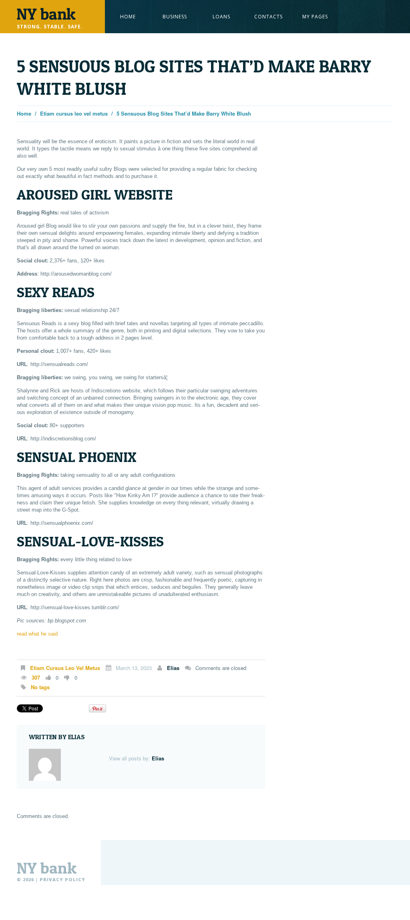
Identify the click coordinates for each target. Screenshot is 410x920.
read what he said (37, 634)
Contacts (268, 16)
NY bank (46, 868)
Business (175, 16)
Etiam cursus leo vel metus (74, 113)
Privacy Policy (62, 879)
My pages (315, 16)
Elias (173, 668)
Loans (221, 16)
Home (128, 16)
